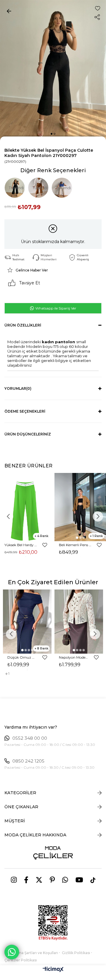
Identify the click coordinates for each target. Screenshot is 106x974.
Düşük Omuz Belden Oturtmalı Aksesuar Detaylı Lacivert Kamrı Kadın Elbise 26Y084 (22, 657)
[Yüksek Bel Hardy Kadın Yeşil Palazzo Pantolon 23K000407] (26, 507)
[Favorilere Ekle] (97, 8)
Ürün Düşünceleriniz (27, 434)
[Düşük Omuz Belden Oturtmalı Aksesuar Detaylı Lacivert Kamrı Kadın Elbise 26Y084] (27, 621)
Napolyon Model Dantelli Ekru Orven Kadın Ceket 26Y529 (73, 657)
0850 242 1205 (28, 761)
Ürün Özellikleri (22, 325)
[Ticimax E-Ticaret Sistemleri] (53, 970)
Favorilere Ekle (44, 545)
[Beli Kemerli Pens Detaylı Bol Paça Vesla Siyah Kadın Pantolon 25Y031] (80, 507)
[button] (51, 134)
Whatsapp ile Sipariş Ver (55, 308)
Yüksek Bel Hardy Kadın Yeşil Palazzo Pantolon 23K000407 (20, 545)
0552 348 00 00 (29, 738)
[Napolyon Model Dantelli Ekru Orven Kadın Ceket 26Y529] (78, 621)
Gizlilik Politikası (76, 953)
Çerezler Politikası (20, 960)
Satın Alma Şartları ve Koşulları (31, 953)
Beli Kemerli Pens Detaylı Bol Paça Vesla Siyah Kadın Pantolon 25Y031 (75, 545)
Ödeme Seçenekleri (24, 411)
